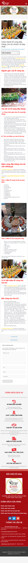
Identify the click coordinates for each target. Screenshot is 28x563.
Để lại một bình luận (5, 49)
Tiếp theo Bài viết (14, 340)
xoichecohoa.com (16, 553)
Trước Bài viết (14, 336)
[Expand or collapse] (18, 53)
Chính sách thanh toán (8, 506)
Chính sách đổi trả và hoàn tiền (10, 511)
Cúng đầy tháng (14, 49)
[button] (26, 4)
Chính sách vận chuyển (8, 508)
